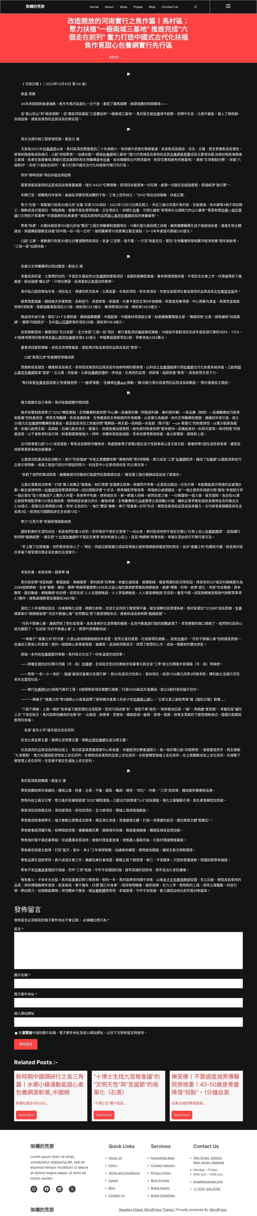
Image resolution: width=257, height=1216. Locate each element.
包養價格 (166, 367)
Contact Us (117, 1195)
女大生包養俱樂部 (176, 880)
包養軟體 (212, 532)
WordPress (218, 1210)
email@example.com (208, 1181)
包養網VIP (42, 689)
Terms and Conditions (124, 1173)
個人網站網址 (24, 1013)
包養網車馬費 (180, 154)
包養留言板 (225, 291)
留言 (19, 929)
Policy (113, 1165)
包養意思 (42, 383)
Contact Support (163, 1165)
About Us (115, 1158)
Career (113, 1180)
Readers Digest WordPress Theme (146, 1210)
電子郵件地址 (25, 994)
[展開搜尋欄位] (195, 7)
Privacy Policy (161, 1173)
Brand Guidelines (163, 1195)
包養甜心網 (141, 699)
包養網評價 (96, 373)
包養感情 (49, 149)
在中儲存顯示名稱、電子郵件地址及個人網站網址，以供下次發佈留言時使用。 (83, 1033)
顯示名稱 (22, 975)
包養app (120, 383)
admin (114, 57)
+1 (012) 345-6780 (206, 1189)
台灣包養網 (67, 537)
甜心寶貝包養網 (119, 216)
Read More (28, 1116)
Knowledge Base (162, 1158)
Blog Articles (160, 1180)
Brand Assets (160, 1188)
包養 (156, 114)
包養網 (108, 154)
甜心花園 (62, 322)
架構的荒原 (35, 6)
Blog (112, 1188)
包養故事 (41, 870)
